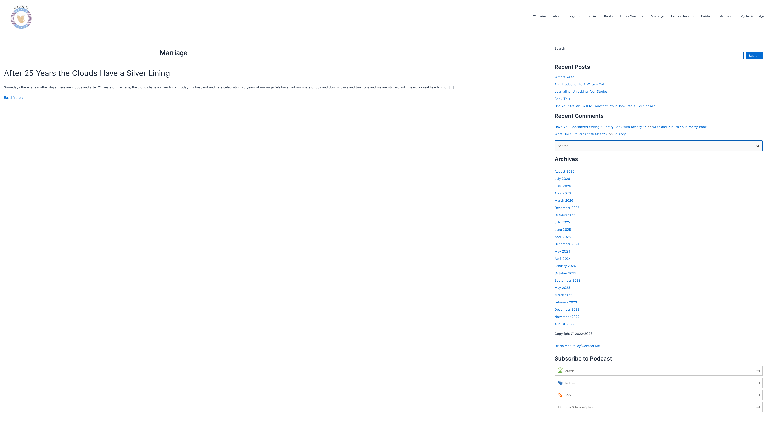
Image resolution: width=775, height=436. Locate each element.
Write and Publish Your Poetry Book (679, 127)
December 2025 (567, 208)
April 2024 (563, 259)
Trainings (657, 16)
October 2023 (565, 273)
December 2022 (567, 309)
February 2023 (566, 302)
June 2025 (563, 229)
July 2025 (562, 222)
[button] (578, 16)
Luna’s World (629, 16)
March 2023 (564, 295)
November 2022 (567, 317)
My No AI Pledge (752, 16)
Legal (572, 16)
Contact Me (591, 346)
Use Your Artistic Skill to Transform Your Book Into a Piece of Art (605, 106)
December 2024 (567, 244)
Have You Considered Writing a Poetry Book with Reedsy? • (600, 127)
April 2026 (563, 193)
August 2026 (564, 171)
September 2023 (567, 280)
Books (608, 16)
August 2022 (564, 324)
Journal (592, 16)
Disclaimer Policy (568, 346)
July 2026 (562, 179)
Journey (620, 134)
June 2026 (563, 186)
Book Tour (562, 99)
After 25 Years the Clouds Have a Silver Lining (87, 73)
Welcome (540, 16)
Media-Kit (726, 16)
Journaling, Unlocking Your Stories (581, 91)
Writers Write (564, 77)
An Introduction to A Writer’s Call (580, 84)
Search (560, 48)
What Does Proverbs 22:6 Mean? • (581, 134)
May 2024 (562, 251)
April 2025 (563, 237)
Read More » (13, 97)
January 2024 (565, 266)
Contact (707, 16)
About (557, 16)
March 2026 (564, 200)
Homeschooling (682, 16)
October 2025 (565, 215)
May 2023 (562, 288)
